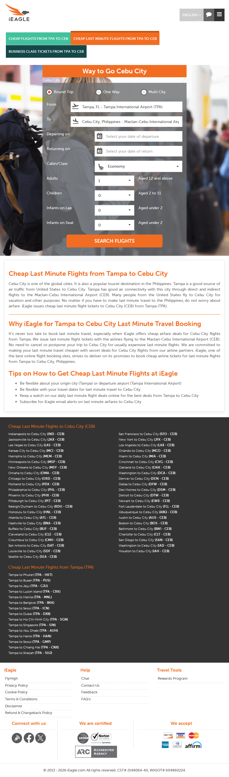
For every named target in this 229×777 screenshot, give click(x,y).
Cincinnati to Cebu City (146, 462)
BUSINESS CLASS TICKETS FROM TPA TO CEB (46, 51)
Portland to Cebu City (33, 484)
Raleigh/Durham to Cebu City (40, 506)
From (51, 104)
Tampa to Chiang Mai (33, 647)
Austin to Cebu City (142, 517)
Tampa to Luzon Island (34, 591)
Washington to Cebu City (147, 473)
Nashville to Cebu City (34, 523)
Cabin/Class (57, 163)
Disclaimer (13, 706)
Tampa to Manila (30, 597)
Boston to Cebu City (143, 523)
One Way (111, 91)
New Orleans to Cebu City (37, 467)
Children (54, 193)
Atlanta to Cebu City (32, 517)
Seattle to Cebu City (32, 556)
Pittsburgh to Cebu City (34, 501)
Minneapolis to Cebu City (36, 462)
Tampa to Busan (29, 580)
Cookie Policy (16, 692)
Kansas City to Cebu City (35, 450)
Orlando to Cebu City (145, 450)
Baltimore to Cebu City (145, 529)
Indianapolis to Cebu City (36, 434)
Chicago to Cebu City (34, 478)
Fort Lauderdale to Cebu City (149, 506)
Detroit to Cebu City (144, 495)
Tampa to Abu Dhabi (33, 630)
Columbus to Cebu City (35, 540)
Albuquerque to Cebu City (148, 512)
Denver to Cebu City (144, 478)
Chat (85, 678)
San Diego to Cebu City (146, 540)
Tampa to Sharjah (30, 653)
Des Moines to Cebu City (147, 490)
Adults (52, 178)
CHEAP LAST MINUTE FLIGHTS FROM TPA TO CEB (115, 38)
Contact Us (90, 685)
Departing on (58, 133)
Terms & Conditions (21, 699)
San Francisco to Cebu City (148, 434)
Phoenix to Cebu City (33, 495)
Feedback (89, 692)
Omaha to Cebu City (33, 473)
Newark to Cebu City (144, 501)
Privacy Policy (16, 685)
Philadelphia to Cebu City (36, 490)
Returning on (58, 148)
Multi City (157, 91)
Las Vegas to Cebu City (34, 445)
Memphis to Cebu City (35, 456)
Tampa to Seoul (28, 608)
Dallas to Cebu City (143, 484)
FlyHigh (11, 678)
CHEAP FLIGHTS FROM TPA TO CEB (38, 38)
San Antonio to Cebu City (36, 545)
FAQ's (86, 699)
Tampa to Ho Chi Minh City (38, 619)
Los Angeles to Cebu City (146, 445)
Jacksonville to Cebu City (36, 439)
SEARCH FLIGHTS (114, 241)
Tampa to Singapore (32, 625)
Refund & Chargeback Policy (28, 712)
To (49, 119)
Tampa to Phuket (30, 575)
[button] (192, 15)
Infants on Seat (60, 222)
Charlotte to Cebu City (144, 534)
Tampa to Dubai (29, 614)
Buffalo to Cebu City (32, 529)
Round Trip (63, 91)
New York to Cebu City (145, 439)
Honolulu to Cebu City (34, 512)
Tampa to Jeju (28, 586)
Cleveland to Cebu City (34, 534)
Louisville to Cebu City (34, 551)
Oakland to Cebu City (144, 467)
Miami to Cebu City (142, 456)
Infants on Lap (59, 207)
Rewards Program (173, 678)
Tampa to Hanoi (29, 636)
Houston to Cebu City (144, 551)
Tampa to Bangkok (31, 602)
